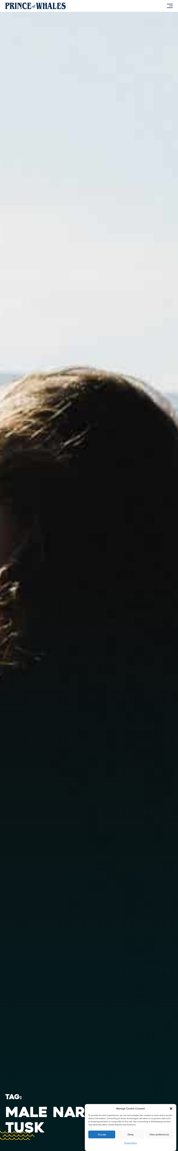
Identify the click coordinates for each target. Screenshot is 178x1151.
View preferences (159, 1134)
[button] (171, 1108)
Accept (102, 1134)
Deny (131, 1134)
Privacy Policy (130, 1142)
